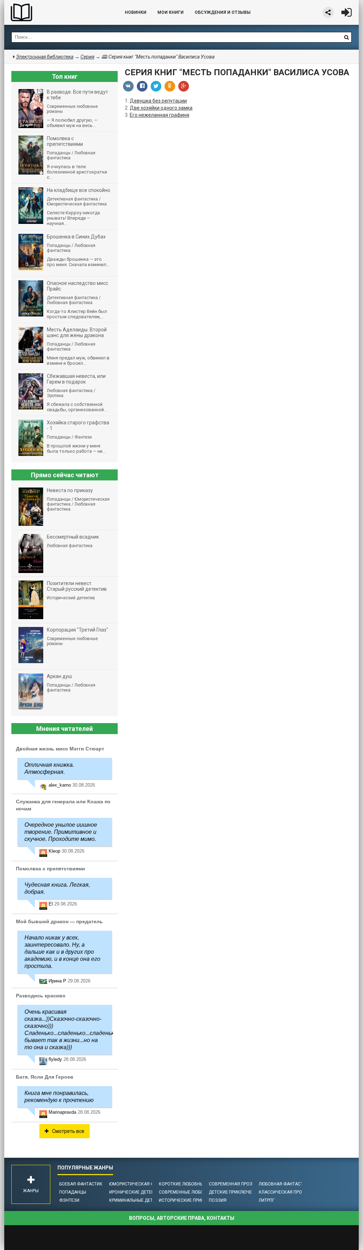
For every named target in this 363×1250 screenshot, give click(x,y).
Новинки (135, 12)
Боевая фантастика (82, 1184)
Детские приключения (234, 1192)
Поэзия (218, 1200)
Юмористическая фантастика (144, 1184)
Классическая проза (283, 1192)
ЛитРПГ (266, 1200)
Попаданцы (72, 1192)
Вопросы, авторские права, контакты (181, 1218)
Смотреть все (68, 1131)
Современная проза (232, 1184)
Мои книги (170, 12)
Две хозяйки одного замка (161, 108)
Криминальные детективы (139, 1200)
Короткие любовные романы (192, 1184)
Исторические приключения (191, 1200)
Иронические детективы (137, 1192)
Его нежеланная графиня (159, 115)
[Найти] (346, 37)
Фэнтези (69, 1200)
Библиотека (57, 12)
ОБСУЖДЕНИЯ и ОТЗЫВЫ (223, 12)
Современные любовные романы (197, 1192)
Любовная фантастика (285, 1184)
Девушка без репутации (158, 101)
